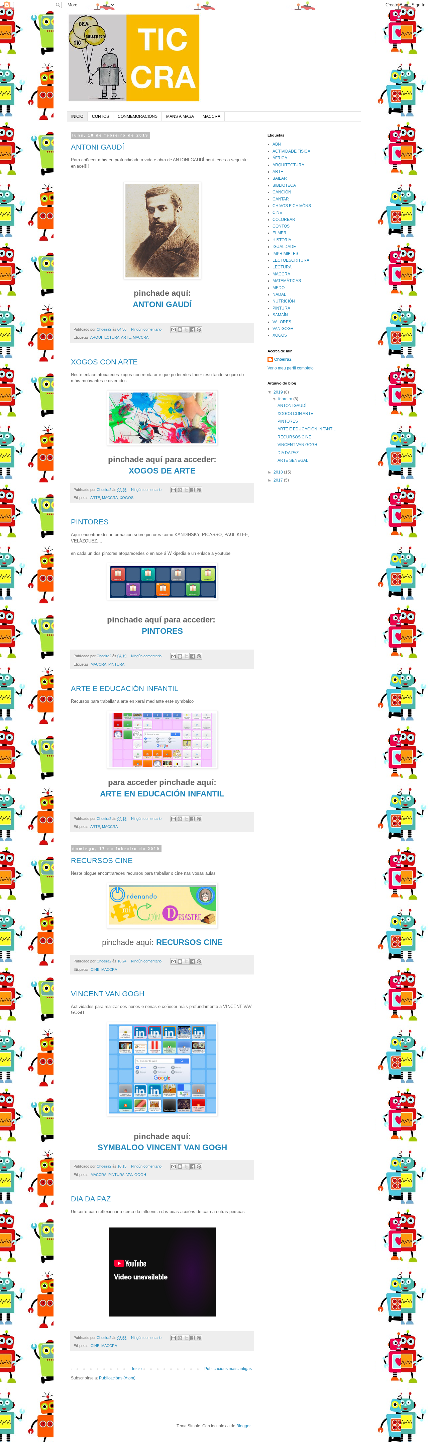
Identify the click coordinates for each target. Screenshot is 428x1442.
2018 (279, 472)
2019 (279, 392)
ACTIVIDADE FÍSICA (291, 151)
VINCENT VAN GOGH (107, 994)
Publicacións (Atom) (117, 1378)
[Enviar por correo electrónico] (173, 329)
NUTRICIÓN (284, 301)
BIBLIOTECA (284, 185)
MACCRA (211, 116)
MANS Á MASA (180, 116)
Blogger (243, 1426)
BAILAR (280, 178)
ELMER (280, 233)
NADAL (279, 294)
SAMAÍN (280, 315)
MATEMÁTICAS (287, 280)
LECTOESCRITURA (291, 260)
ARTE (126, 337)
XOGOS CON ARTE (104, 362)
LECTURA (282, 267)
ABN (277, 144)
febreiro (285, 399)
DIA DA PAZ (91, 1199)
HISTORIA (282, 240)
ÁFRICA (280, 158)
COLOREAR (284, 219)
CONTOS (100, 116)
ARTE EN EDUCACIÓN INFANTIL (162, 793)
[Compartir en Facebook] (192, 329)
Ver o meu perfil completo (291, 368)
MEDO (279, 287)
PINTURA (116, 664)
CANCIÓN (282, 192)
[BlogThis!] (180, 329)
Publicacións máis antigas (228, 1368)
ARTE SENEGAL (293, 460)
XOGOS (126, 498)
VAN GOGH (136, 1175)
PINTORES (90, 522)
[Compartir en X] (186, 329)
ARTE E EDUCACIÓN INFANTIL (124, 688)
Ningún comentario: (147, 329)
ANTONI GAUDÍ (97, 147)
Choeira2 (283, 359)
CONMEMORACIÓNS (137, 116)
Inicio (137, 1368)
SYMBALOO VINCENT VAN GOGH (162, 1147)
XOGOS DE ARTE (162, 470)
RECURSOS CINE (102, 860)
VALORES (282, 322)
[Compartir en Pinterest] (199, 329)
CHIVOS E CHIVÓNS (292, 205)
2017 (279, 480)
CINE (95, 969)
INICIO (77, 116)
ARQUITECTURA (104, 337)
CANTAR (281, 199)
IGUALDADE (284, 246)
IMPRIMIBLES (285, 253)
